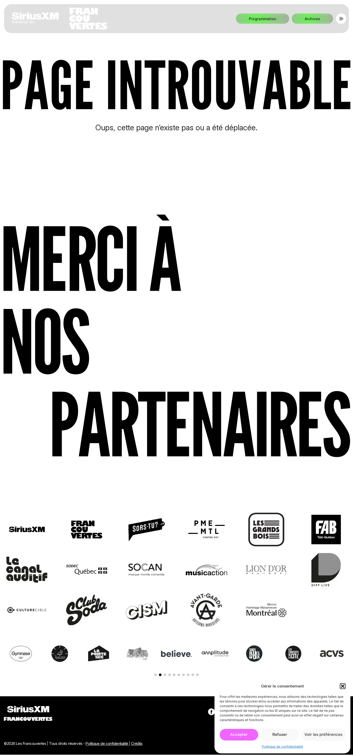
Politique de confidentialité (282, 747)
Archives (312, 19)
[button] (342, 686)
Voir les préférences (323, 734)
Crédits (136, 743)
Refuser (279, 734)
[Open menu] (341, 18)
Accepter (239, 734)
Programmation (262, 19)
